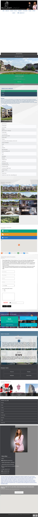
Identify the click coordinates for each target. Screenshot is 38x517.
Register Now (24, 81)
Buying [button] (34, 10)
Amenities (6, 237)
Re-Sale (15, 10)
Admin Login (10, 514)
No (4, 289)
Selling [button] (30, 10)
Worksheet (12, 375)
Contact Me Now (19, 492)
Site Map (28, 514)
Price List (12, 371)
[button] (19, 245)
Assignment (20, 10)
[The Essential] (19, 390)
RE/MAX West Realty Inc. (8, 462)
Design (3, 93)
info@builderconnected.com (7, 460)
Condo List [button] (7, 10)
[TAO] (6, 390)
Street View (6, 234)
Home (3, 10)
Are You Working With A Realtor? (7, 288)
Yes (4, 290)
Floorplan (28, 371)
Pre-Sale (11, 10)
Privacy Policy (14, 514)
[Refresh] (10, 302)
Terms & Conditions (20, 514)
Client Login (25, 514)
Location (3, 95)
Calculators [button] (25, 10)
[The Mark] (31, 390)
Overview (2, 402)
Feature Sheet (28, 375)
